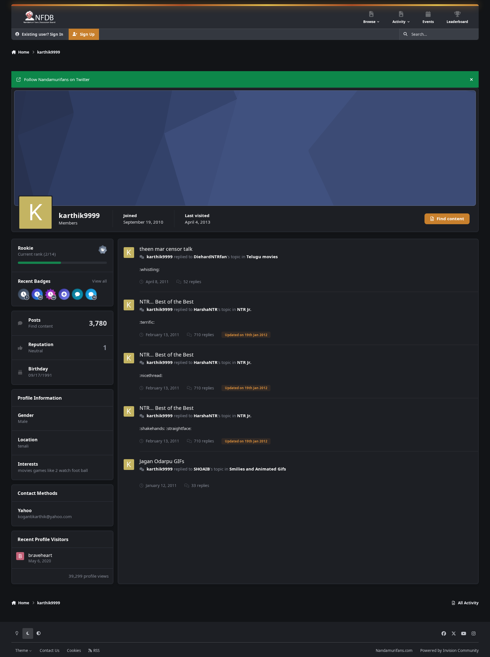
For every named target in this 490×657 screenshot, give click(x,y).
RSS (96, 650)
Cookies (74, 650)
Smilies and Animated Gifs (257, 469)
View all (99, 281)
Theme (22, 650)
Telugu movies (262, 256)
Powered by (449, 650)
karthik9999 (160, 256)
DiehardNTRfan (210, 256)
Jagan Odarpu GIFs (162, 461)
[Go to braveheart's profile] (20, 556)
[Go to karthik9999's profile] (129, 252)
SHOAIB (202, 469)
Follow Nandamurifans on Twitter (57, 79)
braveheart (40, 555)
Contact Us (49, 650)
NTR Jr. (244, 309)
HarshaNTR (205, 309)
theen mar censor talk (166, 248)
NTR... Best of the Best (167, 301)
